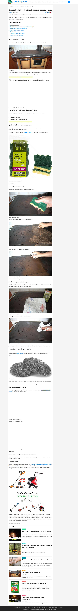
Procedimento (12, 31)
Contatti (29, 607)
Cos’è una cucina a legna (14, 25)
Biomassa (12, 6)
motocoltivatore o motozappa (19, 465)
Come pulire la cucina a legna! (31, 572)
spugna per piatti (27, 132)
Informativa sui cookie (36, 607)
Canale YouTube (53, 609)
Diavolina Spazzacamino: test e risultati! (34, 583)
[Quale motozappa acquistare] (35, 489)
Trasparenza (61, 607)
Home (9, 6)
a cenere (30, 121)
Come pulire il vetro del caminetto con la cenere (36, 531)
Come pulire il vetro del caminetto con (21, 121)
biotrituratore (11, 465)
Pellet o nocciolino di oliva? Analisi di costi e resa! (37, 560)
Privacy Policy (54, 607)
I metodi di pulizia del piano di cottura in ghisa (18, 28)
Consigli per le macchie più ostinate (16, 35)
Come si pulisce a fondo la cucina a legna (25, 76)
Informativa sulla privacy (46, 607)
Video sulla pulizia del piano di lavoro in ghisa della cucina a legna (22, 26)
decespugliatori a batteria (46, 464)
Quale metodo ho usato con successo (17, 30)
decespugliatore (39, 464)
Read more (43, 552)
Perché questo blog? (23, 607)
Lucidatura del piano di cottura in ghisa (17, 33)
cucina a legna (13, 42)
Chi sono (16, 607)
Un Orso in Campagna (19, 1)
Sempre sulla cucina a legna (15, 36)
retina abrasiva (20, 353)
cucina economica (17, 523)
